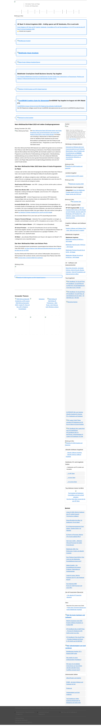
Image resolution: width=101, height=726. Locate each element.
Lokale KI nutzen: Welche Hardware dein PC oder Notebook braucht (75, 577)
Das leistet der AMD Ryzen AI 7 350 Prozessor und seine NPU (74, 585)
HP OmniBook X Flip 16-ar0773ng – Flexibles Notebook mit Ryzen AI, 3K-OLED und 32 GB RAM (75, 639)
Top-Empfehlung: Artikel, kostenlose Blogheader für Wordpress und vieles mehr (73, 700)
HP (64, 11)
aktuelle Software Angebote (74, 452)
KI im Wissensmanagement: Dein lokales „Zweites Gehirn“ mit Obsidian (75, 528)
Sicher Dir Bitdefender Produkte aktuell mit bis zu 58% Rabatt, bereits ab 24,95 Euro (75, 192)
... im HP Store (71, 473)
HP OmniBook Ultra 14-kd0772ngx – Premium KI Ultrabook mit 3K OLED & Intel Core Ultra (75, 631)
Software (31, 11)
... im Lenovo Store (72, 481)
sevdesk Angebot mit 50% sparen (74, 176)
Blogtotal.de (42, 714)
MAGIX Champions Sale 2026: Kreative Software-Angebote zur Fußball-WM (74, 622)
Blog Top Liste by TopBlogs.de (69, 712)
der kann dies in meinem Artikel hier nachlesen (30, 257)
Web (37, 11)
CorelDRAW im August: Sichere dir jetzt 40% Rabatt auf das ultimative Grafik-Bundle (39, 106)
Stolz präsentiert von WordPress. (23, 722)
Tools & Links (45, 708)
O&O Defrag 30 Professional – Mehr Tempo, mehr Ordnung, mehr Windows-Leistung (52, 304)
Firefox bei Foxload (44, 712)
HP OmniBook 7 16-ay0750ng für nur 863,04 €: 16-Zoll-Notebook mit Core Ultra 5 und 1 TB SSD (75, 285)
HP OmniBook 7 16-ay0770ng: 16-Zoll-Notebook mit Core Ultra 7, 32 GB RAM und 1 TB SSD (75, 295)
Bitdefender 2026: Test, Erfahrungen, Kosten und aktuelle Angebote (75, 551)
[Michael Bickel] (14, 1)
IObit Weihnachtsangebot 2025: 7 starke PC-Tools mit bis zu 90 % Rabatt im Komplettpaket (22, 306)
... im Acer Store (71, 477)
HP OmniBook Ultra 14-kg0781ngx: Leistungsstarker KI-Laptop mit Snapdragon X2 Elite (74, 434)
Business (43, 11)
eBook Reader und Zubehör (73, 678)
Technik (25, 11)
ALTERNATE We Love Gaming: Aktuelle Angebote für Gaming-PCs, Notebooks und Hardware (74, 414)
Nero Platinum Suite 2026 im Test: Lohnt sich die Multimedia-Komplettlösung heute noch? (75, 559)
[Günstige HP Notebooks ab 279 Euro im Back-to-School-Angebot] (73, 420)
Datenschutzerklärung (62, 708)
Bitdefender (58, 11)
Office (76, 11)
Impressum (53, 708)
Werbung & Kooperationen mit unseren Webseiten (28, 708)
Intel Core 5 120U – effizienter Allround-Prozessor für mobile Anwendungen (74, 542)
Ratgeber (70, 11)
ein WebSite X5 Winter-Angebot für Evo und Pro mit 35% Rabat (35, 212)
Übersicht (17, 11)
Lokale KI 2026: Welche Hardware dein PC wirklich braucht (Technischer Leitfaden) (75, 514)
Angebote (50, 11)
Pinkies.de (69, 688)
